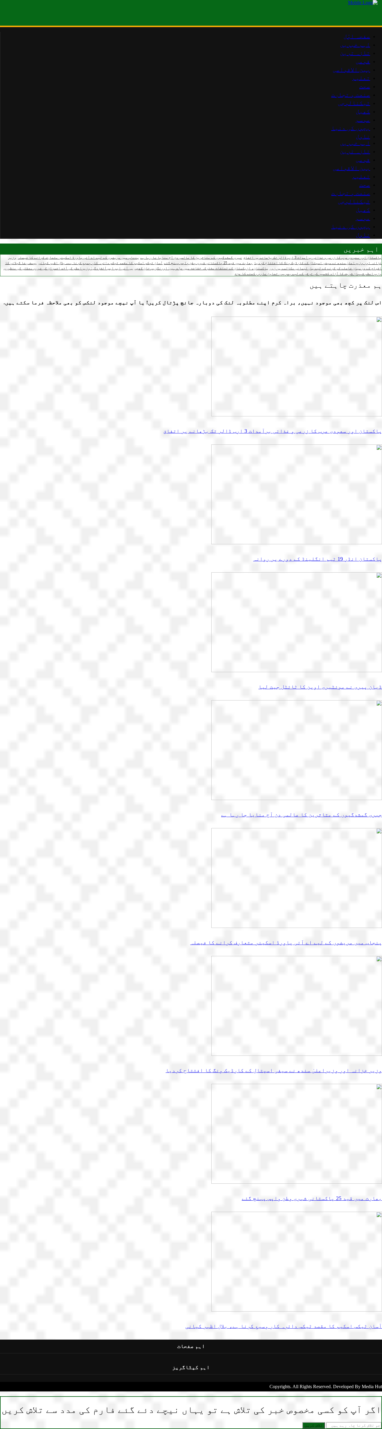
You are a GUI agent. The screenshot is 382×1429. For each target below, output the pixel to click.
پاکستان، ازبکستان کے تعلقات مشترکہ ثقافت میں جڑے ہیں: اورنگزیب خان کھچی (201, 268)
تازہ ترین (355, 151)
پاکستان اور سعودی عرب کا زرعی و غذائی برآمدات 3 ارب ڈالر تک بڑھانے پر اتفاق (312, 257)
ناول (363, 234)
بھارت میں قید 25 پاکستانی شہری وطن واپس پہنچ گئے (208, 263)
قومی (363, 159)
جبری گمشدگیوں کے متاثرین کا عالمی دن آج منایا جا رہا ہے (191, 257)
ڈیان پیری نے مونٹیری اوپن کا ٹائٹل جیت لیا (320, 687)
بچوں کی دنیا (350, 226)
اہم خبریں (355, 143)
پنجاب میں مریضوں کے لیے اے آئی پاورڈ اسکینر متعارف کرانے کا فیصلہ (78, 257)
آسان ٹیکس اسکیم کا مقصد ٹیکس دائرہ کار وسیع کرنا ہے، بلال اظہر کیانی (100, 263)
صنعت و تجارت (350, 193)
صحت (364, 184)
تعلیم (361, 176)
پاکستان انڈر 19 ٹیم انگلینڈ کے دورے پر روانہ (317, 559)
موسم (363, 218)
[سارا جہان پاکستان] (363, 2)
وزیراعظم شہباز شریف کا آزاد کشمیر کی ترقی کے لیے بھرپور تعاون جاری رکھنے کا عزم (308, 274)
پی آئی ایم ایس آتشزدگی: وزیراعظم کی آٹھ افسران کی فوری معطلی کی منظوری (68, 268)
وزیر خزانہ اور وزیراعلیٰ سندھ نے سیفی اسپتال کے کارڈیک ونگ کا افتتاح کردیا (274, 1070)
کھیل (363, 209)
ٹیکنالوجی (354, 201)
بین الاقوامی (351, 168)
